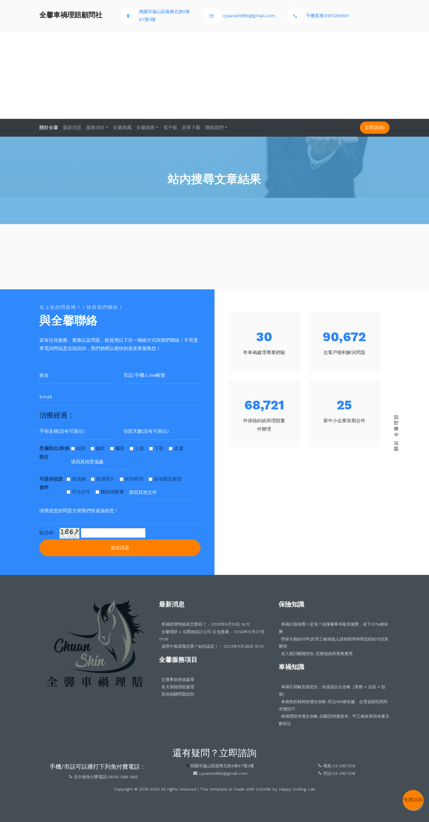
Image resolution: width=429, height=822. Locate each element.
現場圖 (79, 479)
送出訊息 (120, 547)
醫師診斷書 (112, 491)
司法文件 (81, 491)
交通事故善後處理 (177, 679)
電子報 (170, 127)
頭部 (81, 448)
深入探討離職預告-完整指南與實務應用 (317, 653)
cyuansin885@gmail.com (249, 15)
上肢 (139, 448)
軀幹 (100, 448)
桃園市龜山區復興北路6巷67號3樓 (222, 765)
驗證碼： (48, 533)
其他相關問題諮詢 (177, 694)
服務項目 (95, 127)
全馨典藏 (122, 127)
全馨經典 (145, 127)
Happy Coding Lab (297, 789)
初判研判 (134, 479)
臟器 (120, 448)
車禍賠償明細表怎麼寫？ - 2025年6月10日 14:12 (205, 624)
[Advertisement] (214, 75)
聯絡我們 (214, 127)
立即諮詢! (375, 127)
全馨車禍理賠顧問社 (70, 14)
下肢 (159, 448)
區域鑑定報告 (168, 479)
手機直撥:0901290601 (327, 15)
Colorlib (263, 789)
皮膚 (178, 448)
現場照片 (105, 479)
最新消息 (72, 127)
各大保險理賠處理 (177, 686)
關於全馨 (48, 127)
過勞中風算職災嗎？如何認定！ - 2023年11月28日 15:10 (212, 646)
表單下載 (191, 127)
